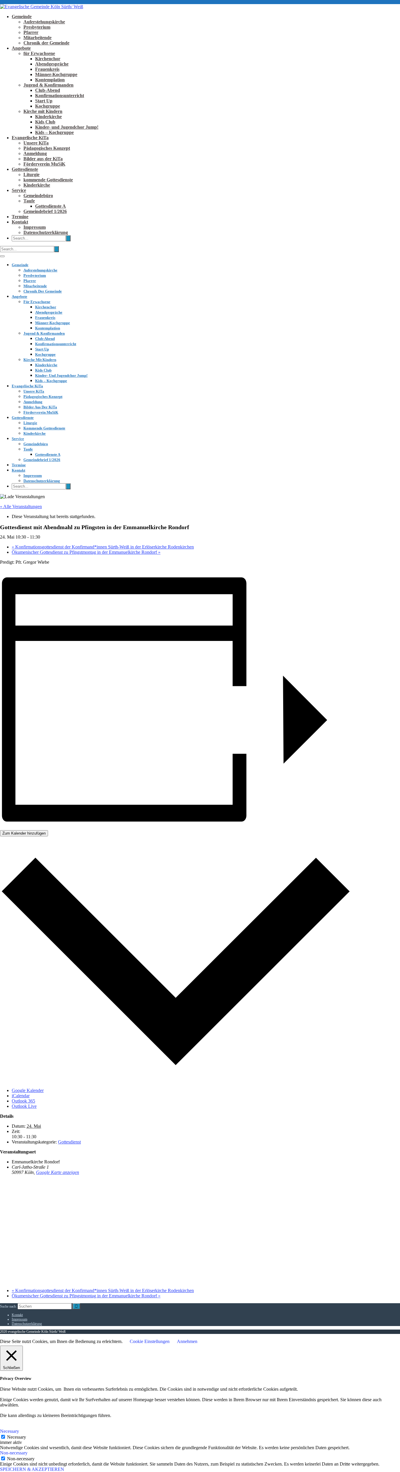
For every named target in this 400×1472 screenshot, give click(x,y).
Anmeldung (35, 153)
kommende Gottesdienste (48, 179)
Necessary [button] (9, 1431)
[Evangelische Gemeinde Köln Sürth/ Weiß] (41, 6)
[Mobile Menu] (2, 256)
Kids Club (45, 121)
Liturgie (31, 174)
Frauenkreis (47, 69)
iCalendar (21, 1095)
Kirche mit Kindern (42, 111)
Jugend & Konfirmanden (48, 84)
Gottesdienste (25, 169)
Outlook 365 (23, 1100)
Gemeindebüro (38, 195)
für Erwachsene (39, 53)
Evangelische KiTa (30, 137)
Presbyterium (36, 27)
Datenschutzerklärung (45, 232)
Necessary (16, 1437)
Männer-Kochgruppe (56, 74)
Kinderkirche (48, 116)
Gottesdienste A (50, 206)
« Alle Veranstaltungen (21, 506)
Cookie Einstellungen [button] (150, 1341)
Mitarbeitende (37, 37)
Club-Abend (47, 90)
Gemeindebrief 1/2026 (45, 211)
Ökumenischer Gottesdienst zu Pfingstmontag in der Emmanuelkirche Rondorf (86, 552)
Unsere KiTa (36, 142)
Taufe (29, 200)
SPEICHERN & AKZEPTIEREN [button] (32, 1469)
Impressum (34, 227)
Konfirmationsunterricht (59, 95)
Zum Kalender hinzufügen (24, 833)
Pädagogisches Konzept (46, 148)
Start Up (43, 100)
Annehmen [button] (187, 1341)
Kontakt (20, 221)
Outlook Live (24, 1106)
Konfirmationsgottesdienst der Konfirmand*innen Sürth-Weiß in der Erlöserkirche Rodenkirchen (103, 546)
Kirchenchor (47, 58)
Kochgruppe (47, 106)
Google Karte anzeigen (57, 1172)
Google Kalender (28, 1090)
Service (19, 190)
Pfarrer (30, 32)
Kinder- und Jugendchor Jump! (66, 127)
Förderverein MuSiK (44, 163)
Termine (20, 216)
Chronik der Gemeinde (46, 42)
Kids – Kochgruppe (54, 132)
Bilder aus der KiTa (43, 158)
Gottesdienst (69, 1141)
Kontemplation (50, 79)
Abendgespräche (52, 63)
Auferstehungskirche (44, 21)
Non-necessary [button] (14, 1452)
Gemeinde (22, 16)
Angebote (21, 48)
